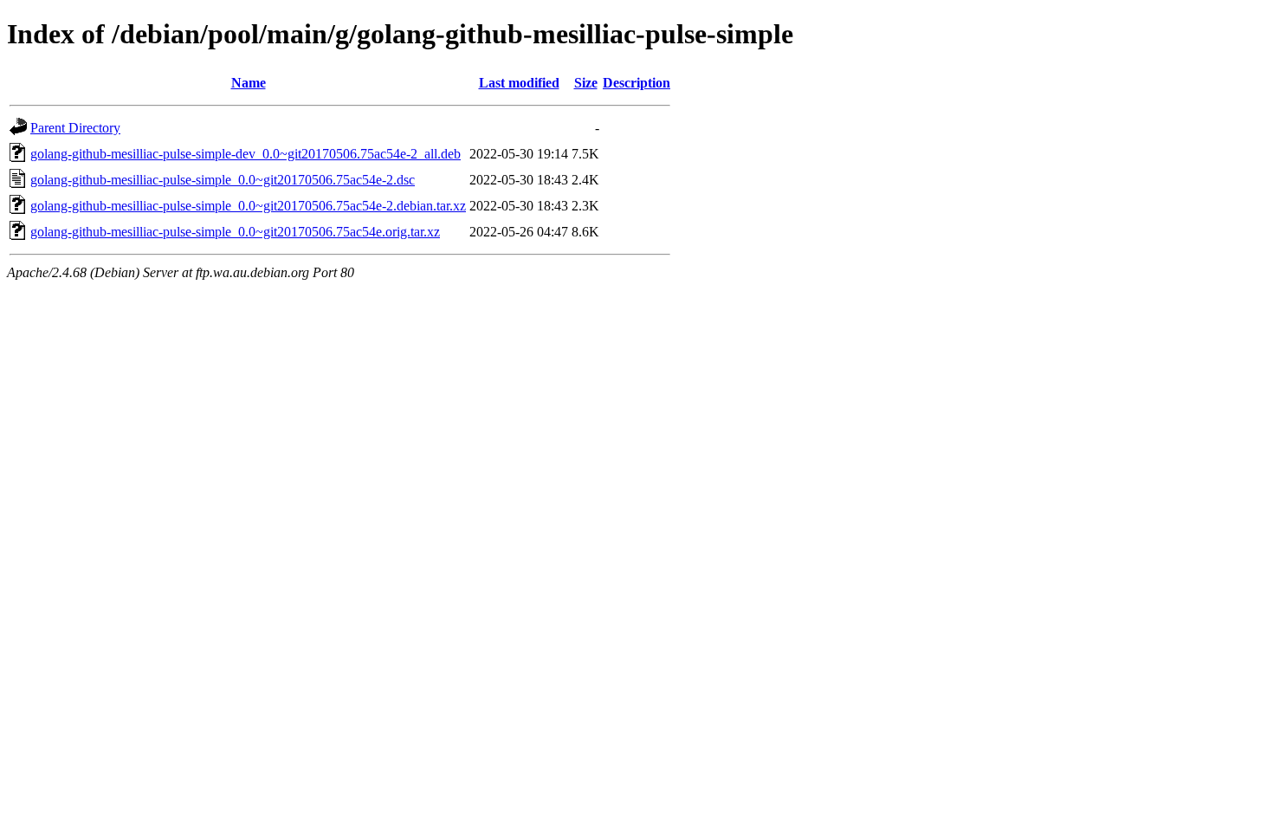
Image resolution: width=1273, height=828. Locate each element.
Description (636, 82)
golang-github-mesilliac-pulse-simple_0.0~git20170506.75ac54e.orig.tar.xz (235, 231)
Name (248, 82)
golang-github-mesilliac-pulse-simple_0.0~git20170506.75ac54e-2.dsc (222, 179)
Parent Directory (75, 127)
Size (586, 82)
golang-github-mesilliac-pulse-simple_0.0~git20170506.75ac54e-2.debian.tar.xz (248, 205)
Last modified (519, 82)
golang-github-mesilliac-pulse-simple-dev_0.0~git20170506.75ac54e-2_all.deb (245, 153)
